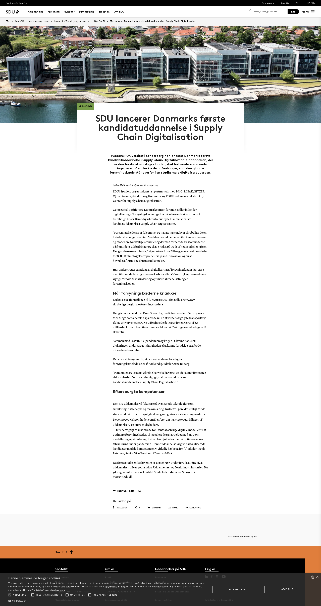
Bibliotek (104, 11)
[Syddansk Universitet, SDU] (13, 11)
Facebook (122, 507)
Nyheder (69, 11)
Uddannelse (35, 11)
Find (298, 3)
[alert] (160, 589)
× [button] (317, 577)
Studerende (268, 3)
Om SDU (119, 11)
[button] (10, 595)
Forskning (53, 11)
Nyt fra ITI (99, 21)
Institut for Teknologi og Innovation (71, 21)
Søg (293, 11)
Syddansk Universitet (17, 3)
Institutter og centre (39, 21)
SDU (8, 21)
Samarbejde (86, 11)
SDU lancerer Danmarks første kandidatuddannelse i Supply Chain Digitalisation (152, 21)
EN (313, 3)
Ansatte (285, 3)
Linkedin (156, 507)
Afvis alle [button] (287, 589)
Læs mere (60, 589)
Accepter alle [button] (237, 589)
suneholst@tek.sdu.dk (136, 185)
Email (175, 507)
